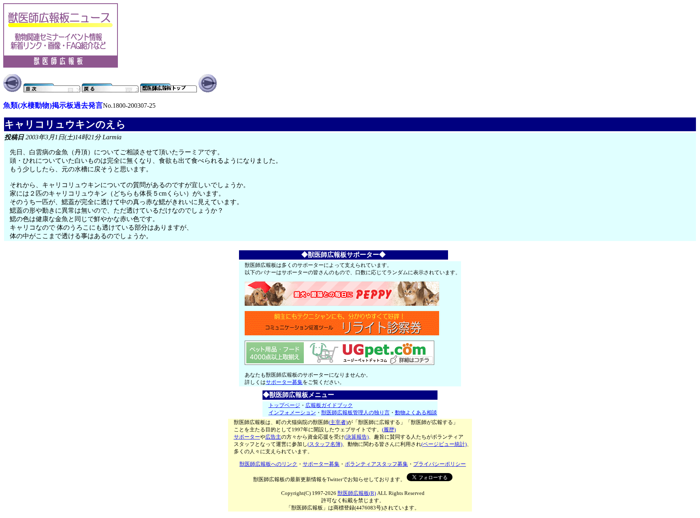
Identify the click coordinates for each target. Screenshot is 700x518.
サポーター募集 (284, 382)
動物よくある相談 (416, 412)
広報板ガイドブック (329, 405)
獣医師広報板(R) (356, 493)
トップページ (284, 405)
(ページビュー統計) (444, 444)
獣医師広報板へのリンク (268, 464)
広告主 (273, 437)
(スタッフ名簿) (324, 444)
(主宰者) (338, 422)
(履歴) (389, 429)
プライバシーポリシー (439, 464)
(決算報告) (356, 437)
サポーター (247, 437)
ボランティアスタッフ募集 (376, 464)
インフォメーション (292, 412)
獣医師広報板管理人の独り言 (355, 412)
